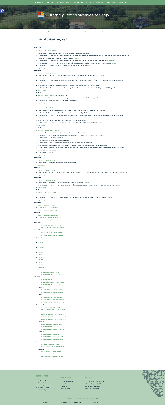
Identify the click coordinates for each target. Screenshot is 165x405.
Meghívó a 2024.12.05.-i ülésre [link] (47, 73)
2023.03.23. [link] (41, 237)
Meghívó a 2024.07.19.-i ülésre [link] (47, 180)
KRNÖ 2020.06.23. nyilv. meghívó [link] (51, 344)
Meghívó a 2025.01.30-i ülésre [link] (47, 50)
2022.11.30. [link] (41, 247)
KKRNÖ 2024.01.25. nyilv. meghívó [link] (48, 215)
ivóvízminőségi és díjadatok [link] (93, 384)
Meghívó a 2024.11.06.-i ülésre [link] (47, 95)
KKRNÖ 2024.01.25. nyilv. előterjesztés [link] (49, 217)
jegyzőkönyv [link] (42, 68)
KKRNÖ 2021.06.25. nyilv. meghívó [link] (51, 289)
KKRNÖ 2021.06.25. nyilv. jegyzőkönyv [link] (52, 292)
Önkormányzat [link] (55, 31)
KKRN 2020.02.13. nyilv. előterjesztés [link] (52, 354)
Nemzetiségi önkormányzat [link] (69, 31)
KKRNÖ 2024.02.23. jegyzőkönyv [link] (47, 210)
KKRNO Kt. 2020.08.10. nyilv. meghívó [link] (52, 314)
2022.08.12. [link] (41, 250)
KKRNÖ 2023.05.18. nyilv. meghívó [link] (51, 232)
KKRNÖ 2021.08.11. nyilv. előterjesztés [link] (52, 282)
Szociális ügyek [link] (65, 388)
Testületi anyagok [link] (83, 31)
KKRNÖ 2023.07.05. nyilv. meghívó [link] (51, 225)
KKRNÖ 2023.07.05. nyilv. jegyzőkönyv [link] (52, 227)
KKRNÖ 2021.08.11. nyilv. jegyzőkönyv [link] (52, 275)
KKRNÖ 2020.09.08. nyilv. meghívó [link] (51, 307)
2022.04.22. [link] (41, 252)
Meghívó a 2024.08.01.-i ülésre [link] (47, 170)
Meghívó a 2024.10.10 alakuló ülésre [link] (49, 130)
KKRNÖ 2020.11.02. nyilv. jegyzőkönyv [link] (52, 302)
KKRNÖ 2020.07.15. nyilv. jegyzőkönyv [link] (52, 339)
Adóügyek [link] (64, 386)
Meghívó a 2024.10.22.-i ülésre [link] (47, 108)
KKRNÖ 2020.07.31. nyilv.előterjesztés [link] (52, 327)
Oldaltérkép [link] (46, 402)
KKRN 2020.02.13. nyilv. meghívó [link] (51, 351)
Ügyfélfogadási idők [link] (67, 381)
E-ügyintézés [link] (65, 384)
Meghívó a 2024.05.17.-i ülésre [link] (47, 192)
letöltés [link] (77, 58)
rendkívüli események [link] (92, 388)
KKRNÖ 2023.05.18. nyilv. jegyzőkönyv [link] (52, 235)
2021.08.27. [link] (41, 267)
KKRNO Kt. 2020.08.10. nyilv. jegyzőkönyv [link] (53, 319)
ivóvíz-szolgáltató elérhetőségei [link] (95, 381)
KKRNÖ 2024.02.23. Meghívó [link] (46, 205)
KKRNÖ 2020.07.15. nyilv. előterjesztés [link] (52, 337)
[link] (2, 11)
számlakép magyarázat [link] (92, 386)
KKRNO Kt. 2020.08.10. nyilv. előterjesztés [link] (53, 317)
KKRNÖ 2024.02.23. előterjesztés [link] (48, 207)
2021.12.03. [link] (41, 260)
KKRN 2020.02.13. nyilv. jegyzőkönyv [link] (52, 356)
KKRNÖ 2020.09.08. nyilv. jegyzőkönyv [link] (53, 309)
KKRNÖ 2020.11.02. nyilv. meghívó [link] (51, 297)
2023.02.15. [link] (41, 240)
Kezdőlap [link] (37, 31)
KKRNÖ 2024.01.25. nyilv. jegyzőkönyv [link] (49, 220)
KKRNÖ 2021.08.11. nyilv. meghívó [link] (51, 272)
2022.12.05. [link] (41, 245)
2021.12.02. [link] (41, 262)
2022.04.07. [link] (41, 255)
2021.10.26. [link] (41, 265)
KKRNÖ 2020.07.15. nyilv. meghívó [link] (51, 334)
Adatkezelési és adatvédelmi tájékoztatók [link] (70, 402)
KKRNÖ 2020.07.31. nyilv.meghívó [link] (51, 324)
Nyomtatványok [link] (45, 31)
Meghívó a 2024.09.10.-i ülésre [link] (47, 160)
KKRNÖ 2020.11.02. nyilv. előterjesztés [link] (52, 299)
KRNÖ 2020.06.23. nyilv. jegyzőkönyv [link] (52, 346)
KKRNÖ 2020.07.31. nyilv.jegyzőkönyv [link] (52, 329)
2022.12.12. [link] (41, 242)
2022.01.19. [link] (41, 257)
